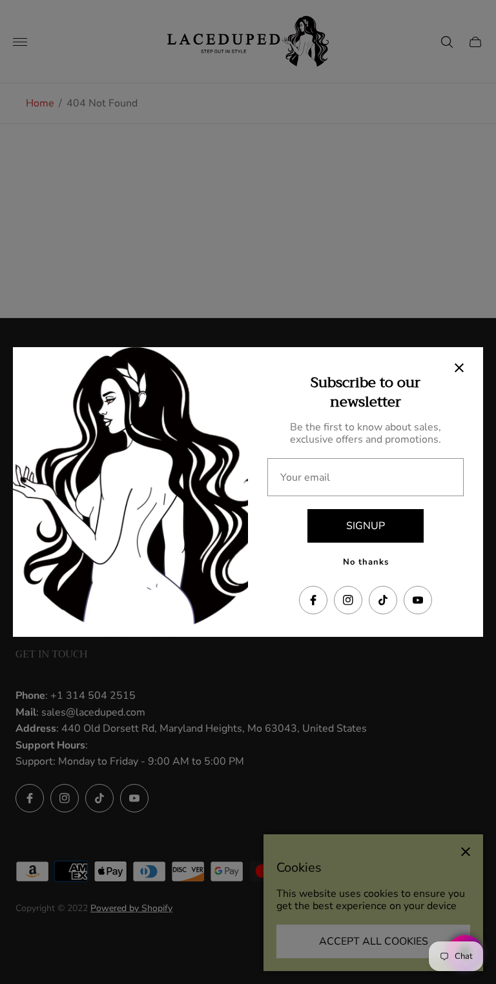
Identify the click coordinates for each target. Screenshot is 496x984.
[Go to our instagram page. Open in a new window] (348, 600)
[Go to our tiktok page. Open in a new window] (383, 600)
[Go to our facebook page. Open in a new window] (313, 600)
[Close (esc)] (459, 368)
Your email (305, 477)
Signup (365, 526)
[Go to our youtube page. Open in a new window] (418, 600)
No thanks (366, 562)
